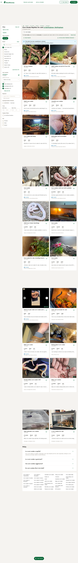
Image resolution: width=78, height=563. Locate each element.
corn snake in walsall (39, 484)
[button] (63, 176)
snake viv (47, 476)
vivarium (57, 476)
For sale (5, 38)
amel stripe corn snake (69, 477)
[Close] (75, 41)
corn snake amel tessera (59, 486)
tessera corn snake (49, 489)
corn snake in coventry (26, 486)
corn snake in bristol (38, 482)
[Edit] (19, 75)
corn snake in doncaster (37, 475)
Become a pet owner (28, 2)
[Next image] (74, 176)
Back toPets (6, 29)
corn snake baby (69, 474)
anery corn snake (59, 474)
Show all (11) (7, 90)
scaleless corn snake (60, 479)
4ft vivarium (58, 489)
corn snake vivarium (70, 482)
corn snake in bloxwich (26, 481)
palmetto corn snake (49, 486)
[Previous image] (52, 176)
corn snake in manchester (26, 475)
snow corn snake (38, 486)
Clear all (17, 27)
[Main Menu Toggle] (1, 2)
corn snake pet (58, 483)
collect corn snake (70, 486)
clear (18, 41)
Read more (73, 35)
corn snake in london (28, 478)
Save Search (28, 37)
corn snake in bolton (28, 483)
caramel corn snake (70, 480)
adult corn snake (48, 481)
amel (46, 479)
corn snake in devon (38, 478)
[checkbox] (3, 47)
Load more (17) (15, 69)
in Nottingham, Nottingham (53, 27)
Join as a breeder (40, 2)
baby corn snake (59, 481)
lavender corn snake (49, 474)
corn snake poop (69, 484)
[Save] (46, 67)
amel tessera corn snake (49, 484)
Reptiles (4, 32)
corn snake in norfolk (39, 480)
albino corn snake (38, 489)
